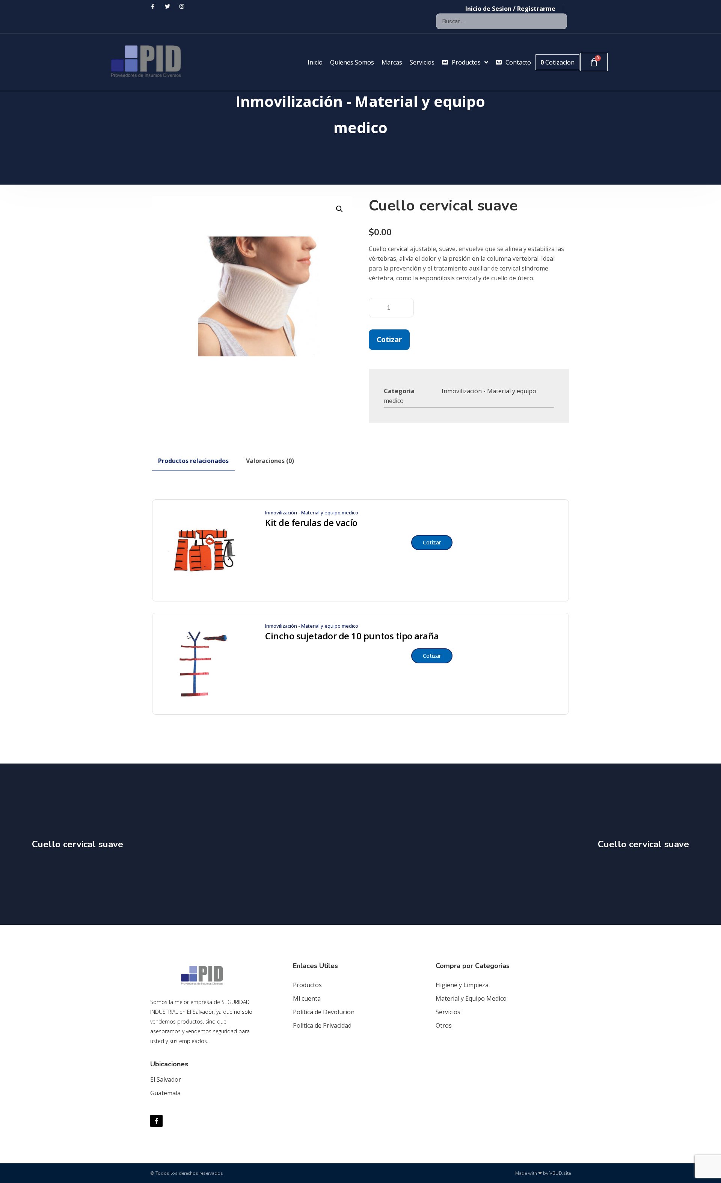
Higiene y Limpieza (462, 985)
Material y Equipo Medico (471, 998)
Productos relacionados (193, 461)
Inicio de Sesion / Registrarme (510, 9)
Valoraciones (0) (270, 461)
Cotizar (389, 339)
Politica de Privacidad (322, 1025)
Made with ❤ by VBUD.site (543, 1173)
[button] (339, 209)
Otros (444, 1025)
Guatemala (165, 1093)
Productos (307, 985)
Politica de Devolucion (323, 1012)
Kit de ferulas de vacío (311, 522)
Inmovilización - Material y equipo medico (311, 512)
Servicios (448, 1012)
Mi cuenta (307, 998)
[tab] (193, 460)
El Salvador (165, 1079)
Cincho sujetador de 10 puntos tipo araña (352, 636)
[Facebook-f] (156, 1121)
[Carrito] (594, 62)
